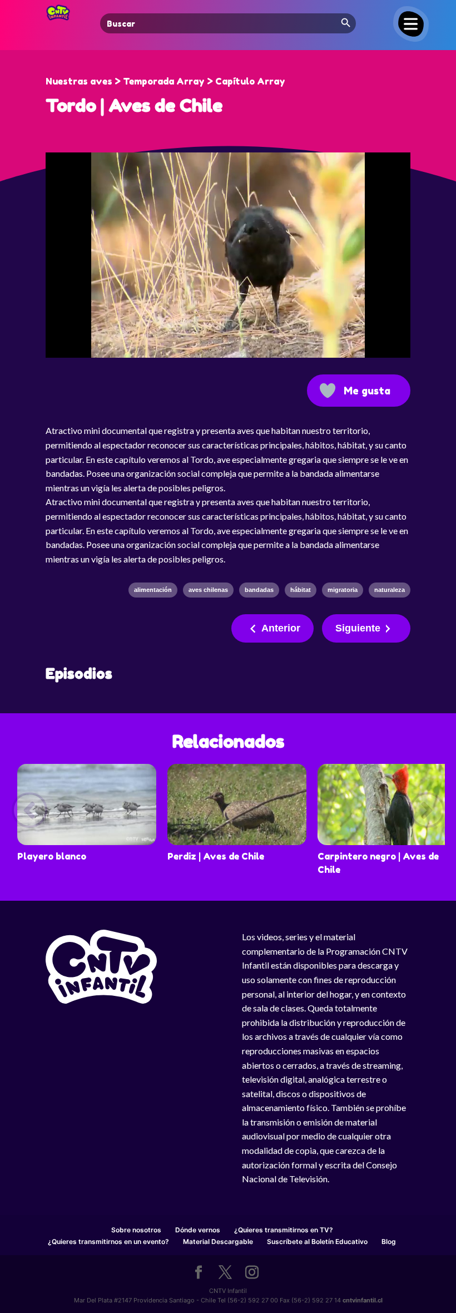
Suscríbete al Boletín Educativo (317, 1241)
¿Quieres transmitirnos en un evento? (108, 1241)
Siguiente (357, 628)
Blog (388, 1241)
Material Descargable (218, 1241)
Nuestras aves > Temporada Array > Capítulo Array (165, 81)
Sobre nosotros (136, 1230)
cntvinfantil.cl (363, 1300)
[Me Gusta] (327, 390)
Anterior (280, 628)
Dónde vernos (197, 1230)
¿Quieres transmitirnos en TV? (283, 1230)
